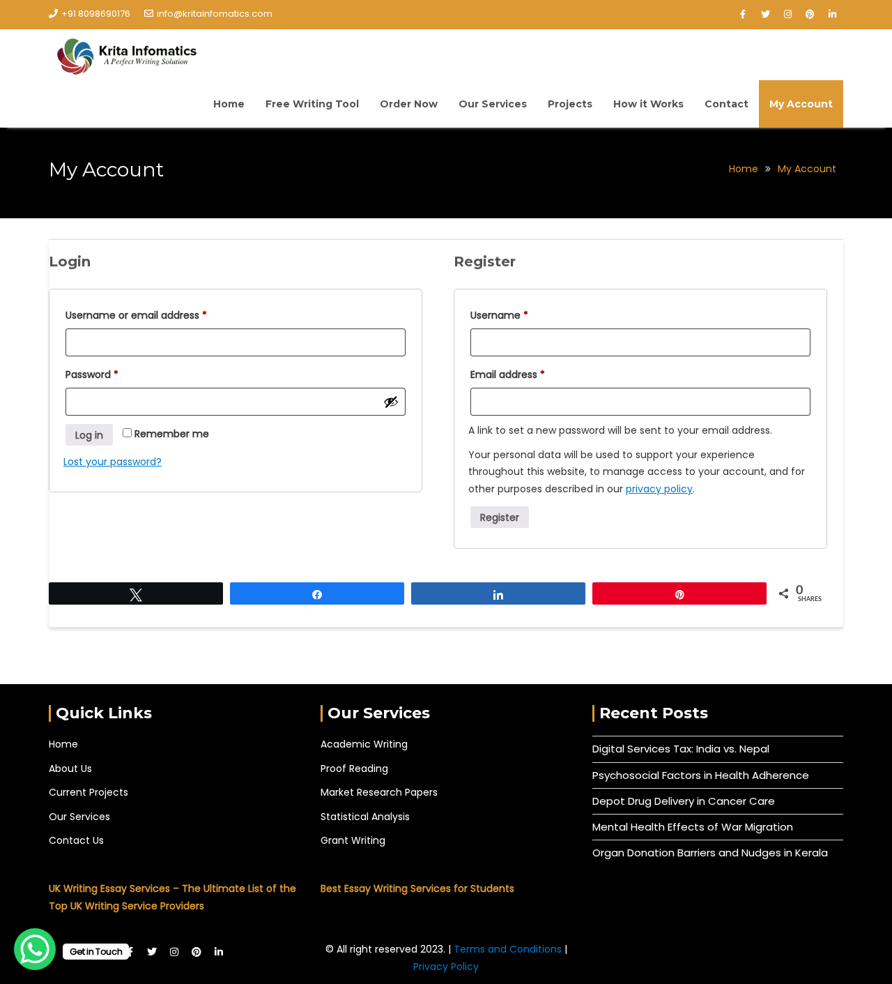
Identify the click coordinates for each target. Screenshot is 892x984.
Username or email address (157, 313)
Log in (89, 435)
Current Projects (88, 792)
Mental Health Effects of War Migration (692, 826)
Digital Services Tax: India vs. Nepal (680, 748)
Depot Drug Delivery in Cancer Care (683, 801)
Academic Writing (364, 744)
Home (229, 104)
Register (499, 517)
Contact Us (76, 840)
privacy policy (659, 489)
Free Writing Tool (312, 104)
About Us (70, 768)
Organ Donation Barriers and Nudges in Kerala (710, 852)
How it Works (648, 104)
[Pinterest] (810, 14)
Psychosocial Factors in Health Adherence (700, 775)
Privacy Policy (446, 967)
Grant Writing (353, 840)
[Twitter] (765, 14)
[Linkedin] (832, 14)
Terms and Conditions (509, 949)
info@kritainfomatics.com (214, 13)
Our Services (493, 104)
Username (520, 313)
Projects (570, 104)
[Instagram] (787, 14)
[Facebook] (743, 14)
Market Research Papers (379, 792)
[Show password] (391, 401)
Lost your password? (112, 462)
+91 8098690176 (95, 13)
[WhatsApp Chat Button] (35, 949)
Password (113, 373)
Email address (528, 373)
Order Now (409, 104)
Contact (726, 104)
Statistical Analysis (365, 817)
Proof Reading (354, 768)
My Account (801, 104)
